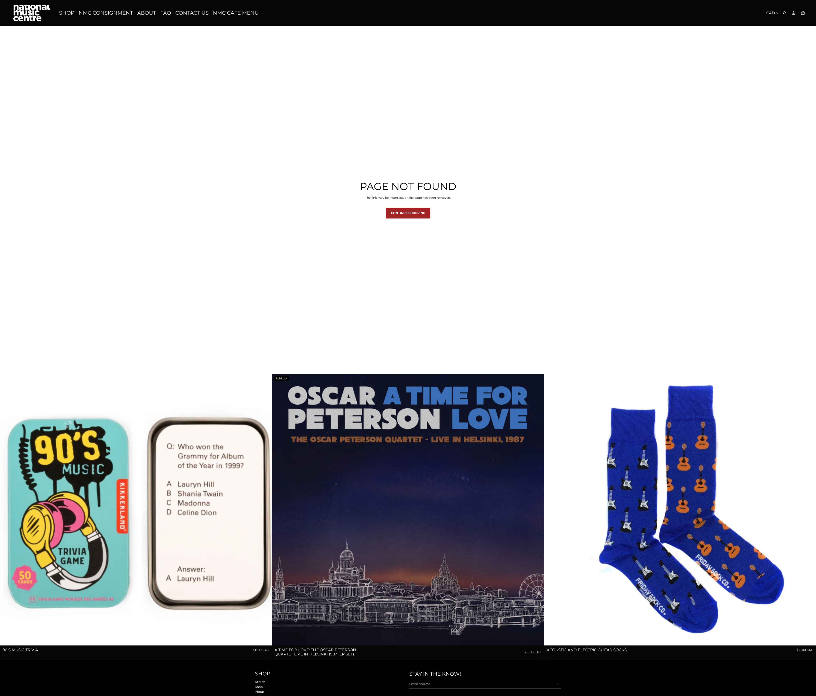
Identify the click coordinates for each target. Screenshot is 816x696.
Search (260, 682)
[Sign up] (557, 684)
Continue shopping (408, 213)
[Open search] (784, 13)
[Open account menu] (793, 13)
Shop (259, 687)
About (259, 692)
